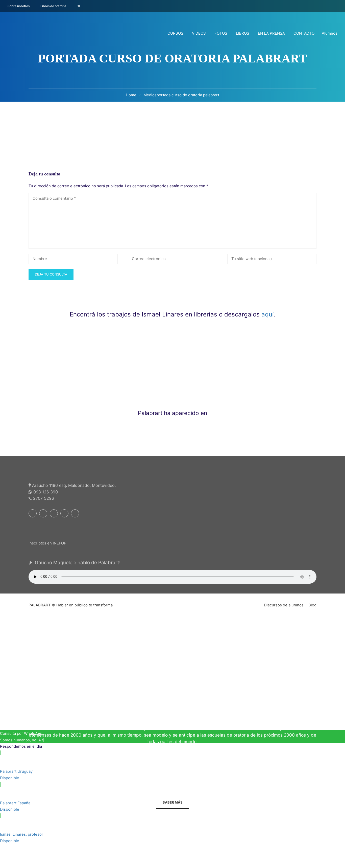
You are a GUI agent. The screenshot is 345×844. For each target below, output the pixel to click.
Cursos (175, 33)
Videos (199, 33)
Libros (242, 33)
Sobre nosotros (19, 6)
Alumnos (329, 33)
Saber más (173, 802)
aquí (267, 314)
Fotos (220, 33)
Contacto (303, 33)
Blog (312, 605)
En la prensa (271, 33)
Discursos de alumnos (284, 605)
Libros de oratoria (53, 6)
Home (131, 95)
